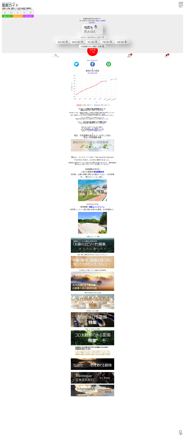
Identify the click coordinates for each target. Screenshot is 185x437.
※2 (104, 114)
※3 (103, 123)
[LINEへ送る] (108, 64)
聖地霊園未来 (99, 172)
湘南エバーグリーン (97, 207)
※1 (102, 110)
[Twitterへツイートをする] (76, 64)
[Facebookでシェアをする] (92, 64)
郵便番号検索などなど (96, 129)
